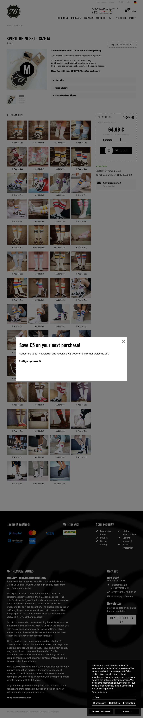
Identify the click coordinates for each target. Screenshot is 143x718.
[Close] (123, 341)
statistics (115, 703)
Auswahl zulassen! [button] (101, 711)
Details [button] (98, 697)
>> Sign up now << (30, 361)
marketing (129, 703)
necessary (100, 703)
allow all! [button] (127, 711)
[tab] (114, 697)
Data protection (99, 692)
